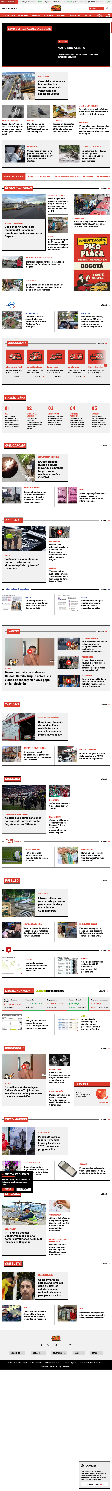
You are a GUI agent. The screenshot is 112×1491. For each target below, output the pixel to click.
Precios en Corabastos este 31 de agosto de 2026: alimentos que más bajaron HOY (63, 128)
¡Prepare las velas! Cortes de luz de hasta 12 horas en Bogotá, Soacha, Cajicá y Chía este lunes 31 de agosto (94, 130)
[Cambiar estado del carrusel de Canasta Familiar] (16, 2)
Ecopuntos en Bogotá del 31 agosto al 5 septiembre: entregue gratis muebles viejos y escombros (58, 244)
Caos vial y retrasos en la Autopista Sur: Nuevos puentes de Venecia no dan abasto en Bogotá (51, 87)
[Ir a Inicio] (56, 8)
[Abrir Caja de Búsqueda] (107, 8)
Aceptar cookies (93, 1484)
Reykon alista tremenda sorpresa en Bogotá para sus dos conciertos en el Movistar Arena (59, 1077)
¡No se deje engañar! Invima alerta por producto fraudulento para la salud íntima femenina (92, 497)
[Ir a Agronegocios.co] (50, 991)
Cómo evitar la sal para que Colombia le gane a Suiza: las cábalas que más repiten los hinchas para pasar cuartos (50, 1287)
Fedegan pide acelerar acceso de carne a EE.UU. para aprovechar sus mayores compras (36, 1024)
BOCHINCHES (74, 15)
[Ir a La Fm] (11, 305)
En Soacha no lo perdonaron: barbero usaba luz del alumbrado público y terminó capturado (22, 564)
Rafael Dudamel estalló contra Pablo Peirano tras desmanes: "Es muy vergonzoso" (92, 857)
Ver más (104, 188)
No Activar (24, 1189)
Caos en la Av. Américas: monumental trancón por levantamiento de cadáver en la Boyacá (23, 231)
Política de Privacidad (52, 1363)
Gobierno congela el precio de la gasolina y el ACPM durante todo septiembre (92, 756)
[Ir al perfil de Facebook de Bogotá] (41, 1345)
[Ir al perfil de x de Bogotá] (48, 1345)
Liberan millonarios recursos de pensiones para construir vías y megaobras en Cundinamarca (51, 904)
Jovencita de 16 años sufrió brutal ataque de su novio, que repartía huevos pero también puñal (12, 129)
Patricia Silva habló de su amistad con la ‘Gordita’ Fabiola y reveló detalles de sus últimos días (94, 683)
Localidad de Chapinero (40, 177)
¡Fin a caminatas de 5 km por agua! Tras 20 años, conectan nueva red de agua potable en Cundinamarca (44, 287)
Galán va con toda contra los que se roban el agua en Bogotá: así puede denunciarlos (57, 1249)
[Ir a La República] (8, 950)
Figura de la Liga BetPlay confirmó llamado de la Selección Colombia (36, 857)
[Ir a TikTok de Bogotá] (63, 1345)
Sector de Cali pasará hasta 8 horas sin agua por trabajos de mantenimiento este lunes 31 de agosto (12, 421)
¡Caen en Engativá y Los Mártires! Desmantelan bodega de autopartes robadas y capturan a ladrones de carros (35, 497)
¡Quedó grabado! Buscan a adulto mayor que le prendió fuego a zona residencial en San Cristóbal (50, 469)
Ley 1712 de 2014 (65, 1366)
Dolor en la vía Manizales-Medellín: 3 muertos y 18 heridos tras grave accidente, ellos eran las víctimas (99, 421)
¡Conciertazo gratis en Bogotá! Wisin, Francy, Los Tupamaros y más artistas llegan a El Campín (36, 1171)
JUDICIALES (23, 15)
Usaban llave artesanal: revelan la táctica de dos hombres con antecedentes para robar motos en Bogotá (58, 552)
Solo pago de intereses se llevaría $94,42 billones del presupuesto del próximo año (92, 967)
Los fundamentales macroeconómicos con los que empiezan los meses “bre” (36, 967)
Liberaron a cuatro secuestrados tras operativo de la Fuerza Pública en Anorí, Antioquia (35, 321)
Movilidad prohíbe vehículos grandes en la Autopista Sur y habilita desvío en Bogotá (45, 264)
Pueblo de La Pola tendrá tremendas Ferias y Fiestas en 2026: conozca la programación (49, 1143)
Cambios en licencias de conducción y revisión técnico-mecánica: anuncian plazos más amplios (50, 728)
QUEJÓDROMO (9, 15)
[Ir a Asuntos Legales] (17, 589)
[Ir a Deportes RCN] (14, 841)
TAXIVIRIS (36, 15)
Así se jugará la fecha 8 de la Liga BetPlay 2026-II (59, 806)
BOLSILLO (61, 15)
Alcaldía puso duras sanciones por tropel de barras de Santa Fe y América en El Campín (23, 821)
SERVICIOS (88, 15)
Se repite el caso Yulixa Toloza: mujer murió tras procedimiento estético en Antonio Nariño (93, 111)
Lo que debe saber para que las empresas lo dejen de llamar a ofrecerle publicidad (92, 604)
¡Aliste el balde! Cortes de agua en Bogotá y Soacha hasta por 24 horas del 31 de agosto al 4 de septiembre (59, 1224)
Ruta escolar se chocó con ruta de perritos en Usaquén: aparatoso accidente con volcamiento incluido (94, 646)
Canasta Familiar (7, 2)
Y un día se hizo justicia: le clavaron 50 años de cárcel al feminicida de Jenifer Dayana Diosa (59, 576)
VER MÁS (17, 377)
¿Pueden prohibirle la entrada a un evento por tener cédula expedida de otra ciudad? (36, 604)
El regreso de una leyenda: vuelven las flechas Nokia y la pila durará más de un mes (92, 1170)
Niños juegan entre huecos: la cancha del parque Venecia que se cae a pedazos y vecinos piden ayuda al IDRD (58, 204)
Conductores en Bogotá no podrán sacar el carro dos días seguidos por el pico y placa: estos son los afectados (39, 156)
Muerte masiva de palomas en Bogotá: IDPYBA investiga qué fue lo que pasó (37, 128)
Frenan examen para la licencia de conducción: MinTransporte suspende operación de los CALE (91, 932)
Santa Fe (89, 177)
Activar (8, 1189)
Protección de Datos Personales (90, 1363)
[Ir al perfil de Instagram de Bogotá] (56, 1345)
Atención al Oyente (70, 1363)
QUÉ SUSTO (100, 15)
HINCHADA (48, 15)
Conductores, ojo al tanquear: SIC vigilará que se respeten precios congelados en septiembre (37, 756)
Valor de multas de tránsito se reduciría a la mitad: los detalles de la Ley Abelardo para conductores (36, 932)
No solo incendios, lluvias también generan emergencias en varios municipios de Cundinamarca (94, 156)
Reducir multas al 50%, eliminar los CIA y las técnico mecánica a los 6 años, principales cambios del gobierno (92, 321)
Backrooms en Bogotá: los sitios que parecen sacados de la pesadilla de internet (92, 1315)
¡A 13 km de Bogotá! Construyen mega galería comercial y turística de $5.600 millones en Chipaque (23, 1237)
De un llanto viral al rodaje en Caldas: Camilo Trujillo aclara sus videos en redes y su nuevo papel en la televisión (28, 678)
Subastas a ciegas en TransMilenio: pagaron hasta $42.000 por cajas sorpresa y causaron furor (90, 224)
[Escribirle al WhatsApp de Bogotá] (70, 1345)
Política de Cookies (94, 1479)
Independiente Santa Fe (68, 177)
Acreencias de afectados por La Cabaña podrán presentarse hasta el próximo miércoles (90, 1024)
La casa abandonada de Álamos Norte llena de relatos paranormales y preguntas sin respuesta (35, 1315)
